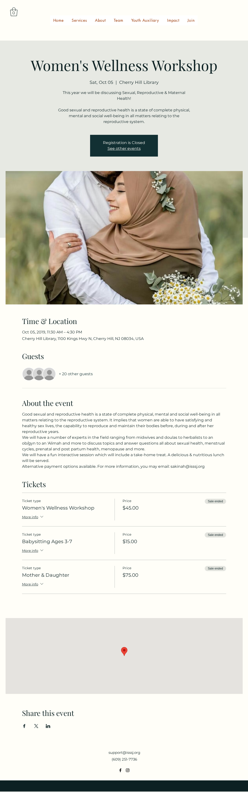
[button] (13, 11)
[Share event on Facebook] (24, 726)
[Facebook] (120, 770)
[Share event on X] (36, 726)
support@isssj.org (124, 752)
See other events (124, 148)
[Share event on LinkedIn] (48, 726)
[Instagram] (127, 770)
